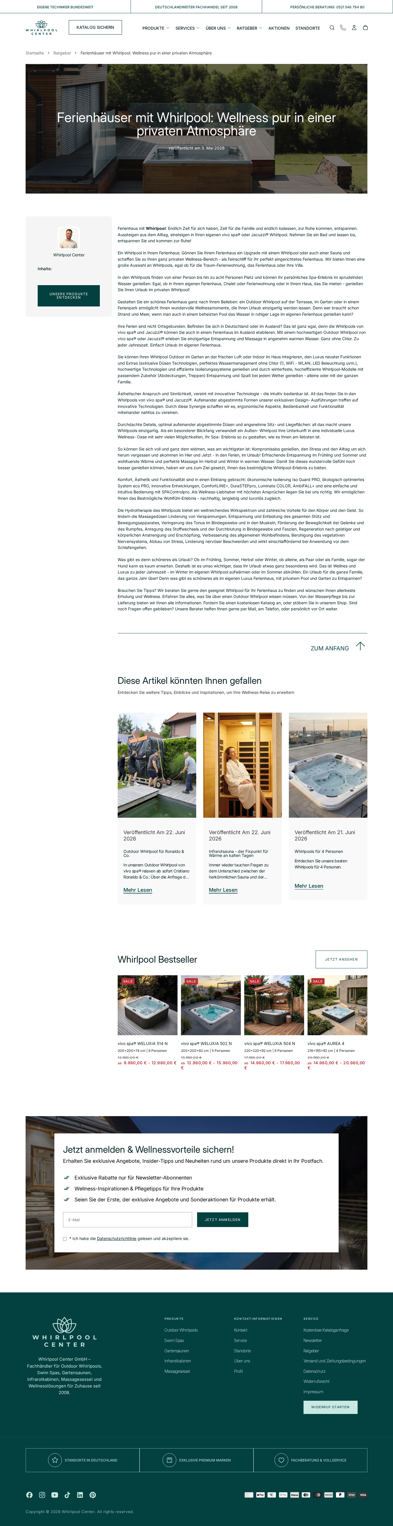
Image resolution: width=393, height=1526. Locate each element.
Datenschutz (315, 1372)
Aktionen (279, 28)
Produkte (153, 28)
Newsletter (313, 1341)
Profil (238, 1372)
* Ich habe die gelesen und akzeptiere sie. (128, 1238)
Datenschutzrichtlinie (116, 1238)
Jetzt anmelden (223, 1220)
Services (185, 28)
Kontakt (240, 1330)
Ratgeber (247, 28)
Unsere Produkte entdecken (68, 296)
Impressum (313, 1392)
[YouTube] (54, 1495)
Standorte (307, 28)
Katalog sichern (95, 27)
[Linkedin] (80, 1495)
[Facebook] (29, 1495)
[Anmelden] (354, 28)
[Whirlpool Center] (64, 1331)
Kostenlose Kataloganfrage (326, 1330)
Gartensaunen (177, 1351)
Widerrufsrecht (316, 1382)
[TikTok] (67, 1495)
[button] (332, 28)
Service (240, 1341)
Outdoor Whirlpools (181, 1330)
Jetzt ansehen (341, 959)
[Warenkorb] (365, 28)
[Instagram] (42, 1495)
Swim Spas (174, 1341)
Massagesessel (177, 1372)
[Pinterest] (92, 1495)
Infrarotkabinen (178, 1361)
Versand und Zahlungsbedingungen (335, 1361)
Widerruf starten (330, 1407)
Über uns (216, 28)
